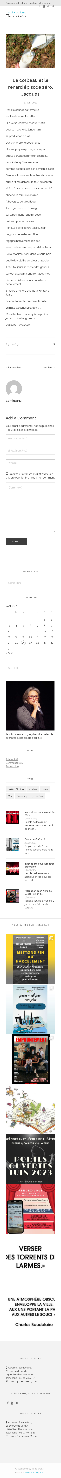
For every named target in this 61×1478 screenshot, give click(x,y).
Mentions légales (34, 1472)
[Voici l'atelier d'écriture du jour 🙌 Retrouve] (30, 1259)
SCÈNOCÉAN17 (18, 12)
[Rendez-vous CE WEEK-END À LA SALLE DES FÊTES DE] (30, 1209)
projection (38, 796)
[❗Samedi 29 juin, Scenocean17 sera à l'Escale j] (30, 959)
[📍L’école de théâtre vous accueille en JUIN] (30, 1159)
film (10, 796)
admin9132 (13, 400)
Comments (14, 763)
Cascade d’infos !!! (35, 839)
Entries (12, 759)
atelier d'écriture (16, 789)
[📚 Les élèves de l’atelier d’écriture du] (30, 1109)
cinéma (33, 789)
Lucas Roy (22, 796)
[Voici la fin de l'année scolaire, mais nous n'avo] (30, 1009)
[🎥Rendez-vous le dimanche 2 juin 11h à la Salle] (30, 1059)
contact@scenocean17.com (22, 1381)
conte (45, 789)
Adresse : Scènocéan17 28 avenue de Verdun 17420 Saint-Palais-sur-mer (19, 1371)
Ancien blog (12, 766)
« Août (9, 653)
